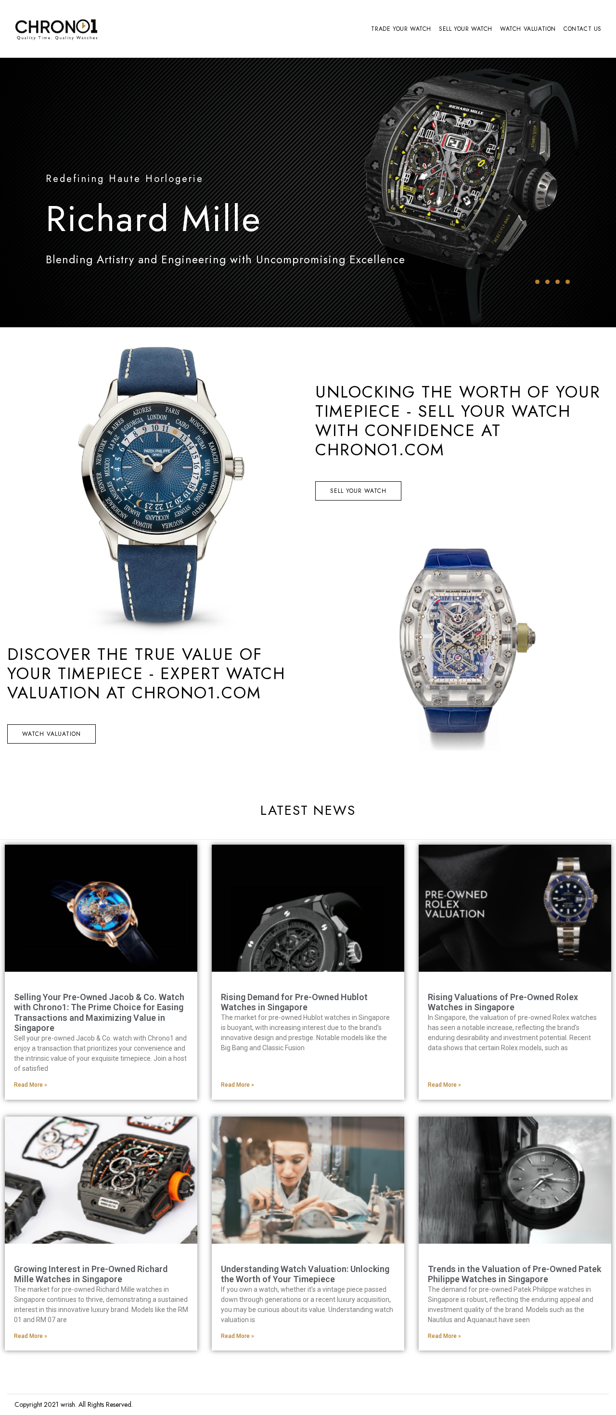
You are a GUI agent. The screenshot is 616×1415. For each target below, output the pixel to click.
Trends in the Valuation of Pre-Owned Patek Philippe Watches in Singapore (514, 1274)
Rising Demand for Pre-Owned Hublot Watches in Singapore (294, 1002)
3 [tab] (557, 282)
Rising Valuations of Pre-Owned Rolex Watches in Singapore (503, 1002)
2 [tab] (547, 282)
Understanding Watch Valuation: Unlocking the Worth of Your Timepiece (305, 1274)
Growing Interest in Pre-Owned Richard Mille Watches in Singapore (90, 1274)
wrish (68, 1404)
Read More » (30, 1084)
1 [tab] (537, 282)
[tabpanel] (308, 192)
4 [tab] (567, 282)
